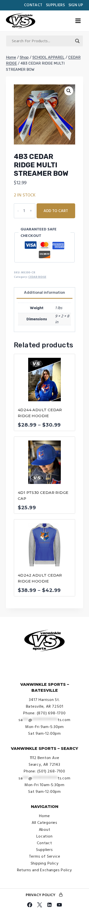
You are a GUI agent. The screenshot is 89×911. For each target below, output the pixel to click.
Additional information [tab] (44, 292)
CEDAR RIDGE (37, 277)
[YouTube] (59, 905)
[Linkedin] (49, 905)
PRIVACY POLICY (40, 895)
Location (44, 836)
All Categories (44, 822)
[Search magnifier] (77, 40)
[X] (39, 905)
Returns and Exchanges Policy (44, 870)
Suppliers (55, 5)
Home (44, 816)
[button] (68, 90)
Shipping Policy (45, 863)
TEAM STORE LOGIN (60, 895)
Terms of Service (44, 856)
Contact (33, 5)
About (44, 829)
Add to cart (56, 211)
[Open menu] (78, 20)
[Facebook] (30, 905)
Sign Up (75, 5)
